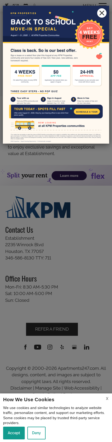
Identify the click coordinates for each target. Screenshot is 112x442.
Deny (36, 433)
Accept (14, 433)
